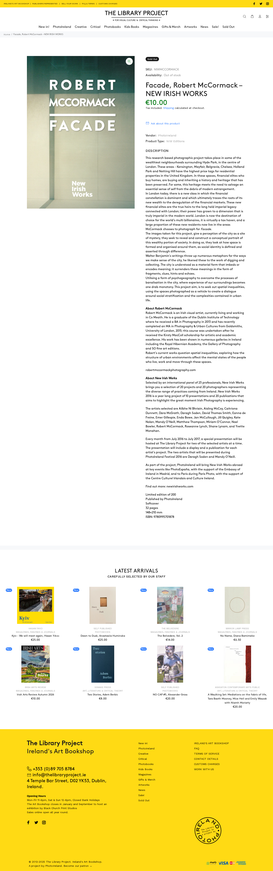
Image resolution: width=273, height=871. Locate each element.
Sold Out (144, 800)
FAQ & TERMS (88, 4)
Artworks (144, 784)
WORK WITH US (204, 769)
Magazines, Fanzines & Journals (35, 632)
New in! (143, 743)
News (141, 789)
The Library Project (173, 443)
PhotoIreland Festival (160, 457)
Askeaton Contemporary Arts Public (237, 687)
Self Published (103, 628)
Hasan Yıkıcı (36, 628)
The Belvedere (170, 628)
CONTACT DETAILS (206, 758)
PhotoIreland (167, 135)
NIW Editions (175, 141)
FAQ (196, 748)
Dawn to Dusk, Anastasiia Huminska (103, 636)
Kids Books (145, 769)
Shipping (168, 107)
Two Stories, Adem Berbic (102, 694)
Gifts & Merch (146, 779)
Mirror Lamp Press (237, 628)
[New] (35, 605)
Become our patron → (78, 865)
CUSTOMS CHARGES (107, 4)
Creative (143, 753)
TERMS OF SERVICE (206, 753)
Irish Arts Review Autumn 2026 (35, 694)
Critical (142, 758)
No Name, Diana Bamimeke (237, 636)
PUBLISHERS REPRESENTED (45, 4)
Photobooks (102, 632)
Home (7, 34)
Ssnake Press (103, 687)
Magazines (144, 774)
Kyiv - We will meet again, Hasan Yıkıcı (35, 636)
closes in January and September (72, 804)
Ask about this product (165, 123)
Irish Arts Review (35, 687)
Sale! (141, 795)
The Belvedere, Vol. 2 (170, 636)
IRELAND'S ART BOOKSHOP (17, 4)
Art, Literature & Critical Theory (103, 690)
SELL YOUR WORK (69, 4)
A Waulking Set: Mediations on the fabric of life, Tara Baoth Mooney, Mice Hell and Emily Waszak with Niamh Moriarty (237, 698)
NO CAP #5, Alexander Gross (170, 694)
